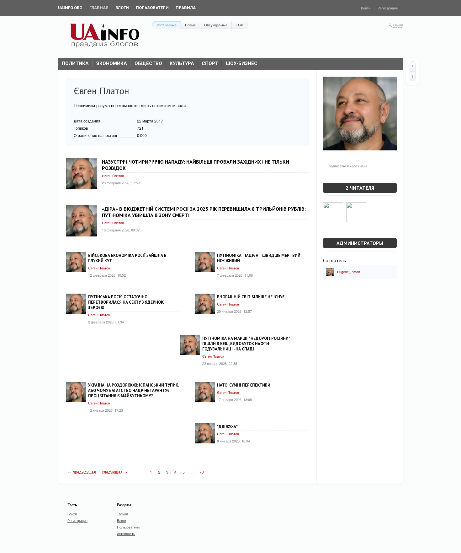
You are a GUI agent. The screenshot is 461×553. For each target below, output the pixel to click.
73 (201, 471)
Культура (182, 63)
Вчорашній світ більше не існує (251, 297)
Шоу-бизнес (241, 63)
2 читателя (360, 188)
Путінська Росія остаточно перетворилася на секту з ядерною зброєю (126, 302)
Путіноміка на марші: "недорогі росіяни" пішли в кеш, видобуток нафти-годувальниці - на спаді (246, 344)
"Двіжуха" (227, 426)
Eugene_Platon (348, 271)
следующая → (114, 471)
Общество (148, 63)
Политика (75, 63)
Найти (398, 24)
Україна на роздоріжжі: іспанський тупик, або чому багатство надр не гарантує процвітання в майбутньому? (133, 390)
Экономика (111, 63)
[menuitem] (70, 8)
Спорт (210, 63)
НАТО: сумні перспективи (243, 385)
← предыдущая (82, 471)
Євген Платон (113, 175)
